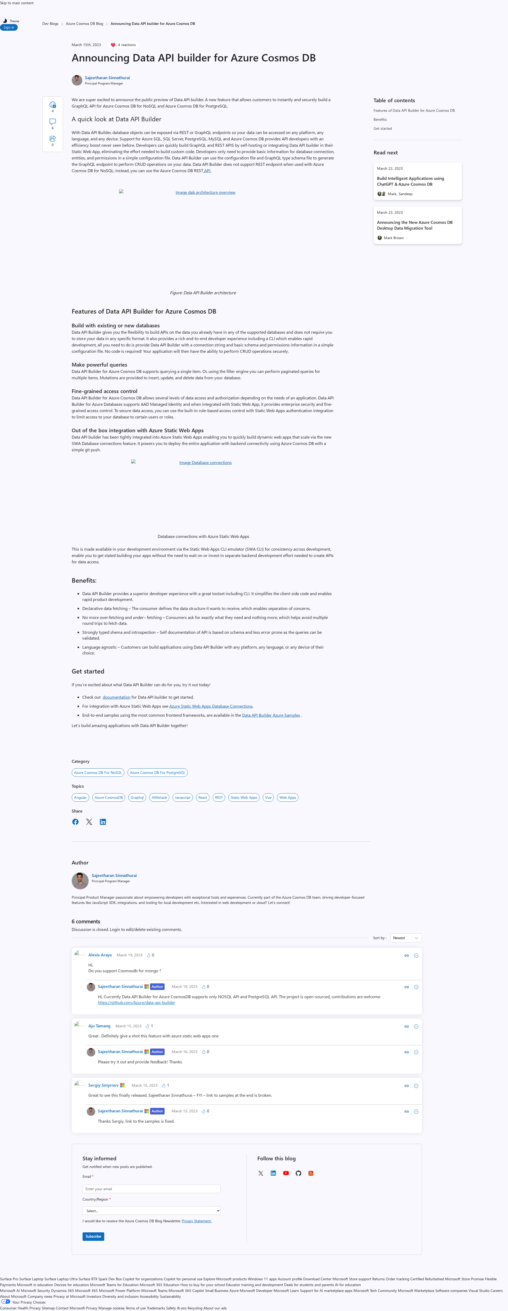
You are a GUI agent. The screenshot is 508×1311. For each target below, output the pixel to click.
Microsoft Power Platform (119, 1290)
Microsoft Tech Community (375, 1290)
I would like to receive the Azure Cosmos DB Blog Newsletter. (147, 1220)
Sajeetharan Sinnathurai (107, 77)
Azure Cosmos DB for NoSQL (98, 772)
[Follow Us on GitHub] (298, 1175)
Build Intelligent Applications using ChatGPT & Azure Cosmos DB (410, 181)
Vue (268, 797)
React (202, 797)
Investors (94, 1296)
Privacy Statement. (197, 1220)
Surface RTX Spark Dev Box (100, 1278)
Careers (497, 1290)
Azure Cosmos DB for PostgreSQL (157, 772)
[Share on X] (89, 822)
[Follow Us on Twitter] (260, 1175)
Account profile (290, 1278)
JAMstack (159, 797)
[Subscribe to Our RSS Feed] (311, 1175)
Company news (40, 1296)
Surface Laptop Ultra (61, 1278)
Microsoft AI (10, 1290)
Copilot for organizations (143, 1278)
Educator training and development (254, 1284)
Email (88, 1176)
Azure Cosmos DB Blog (84, 23)
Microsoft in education (35, 1284)
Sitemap (48, 1307)
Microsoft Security (35, 1290)
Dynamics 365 (62, 1290)
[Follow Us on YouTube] (286, 1175)
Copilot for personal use (183, 1278)
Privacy (92, 1307)
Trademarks (156, 1307)
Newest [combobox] (399, 937)
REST (219, 797)
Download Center (317, 1278)
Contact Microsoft (70, 1307)
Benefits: (380, 119)
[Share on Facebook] (75, 822)
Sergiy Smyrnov (103, 1085)
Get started (383, 128)
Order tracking (397, 1278)
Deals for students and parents (309, 1284)
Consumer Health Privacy (20, 1307)
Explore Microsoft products (225, 1278)
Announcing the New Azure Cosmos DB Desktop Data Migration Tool (415, 225)
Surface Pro (9, 1278)
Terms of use (136, 1307)
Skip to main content (17, 2)
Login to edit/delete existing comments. (146, 929)
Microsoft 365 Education (159, 1284)
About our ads (215, 1307)
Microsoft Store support (352, 1278)
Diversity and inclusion (120, 1296)
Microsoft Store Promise (464, 1278)
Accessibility (149, 1296)
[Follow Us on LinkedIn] (273, 1175)
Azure (234, 1290)
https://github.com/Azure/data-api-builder (136, 1002)
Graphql (137, 797)
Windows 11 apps (262, 1278)
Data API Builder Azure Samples (271, 715)
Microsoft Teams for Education (114, 1284)
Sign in (9, 27)
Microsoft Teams (154, 1290)
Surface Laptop (31, 1278)
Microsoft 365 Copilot (186, 1290)
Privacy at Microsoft (69, 1296)
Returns (378, 1278)
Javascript (182, 797)
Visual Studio (479, 1290)
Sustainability (170, 1296)
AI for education (348, 1284)
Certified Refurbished (427, 1278)
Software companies (451, 1290)
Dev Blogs (50, 23)
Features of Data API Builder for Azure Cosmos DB (414, 110)
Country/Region (97, 1199)
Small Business (216, 1290)
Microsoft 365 (86, 1290)
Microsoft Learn (286, 1290)
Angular (80, 797)
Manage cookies (111, 1307)
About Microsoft (13, 1296)
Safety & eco (176, 1307)
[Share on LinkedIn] (103, 822)
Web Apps (287, 797)
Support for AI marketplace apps (326, 1290)
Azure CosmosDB (109, 797)
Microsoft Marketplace (416, 1290)
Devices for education (71, 1284)
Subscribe (93, 1236)
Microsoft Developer (256, 1290)
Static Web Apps (244, 797)
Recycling (195, 1307)
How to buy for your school (202, 1284)
